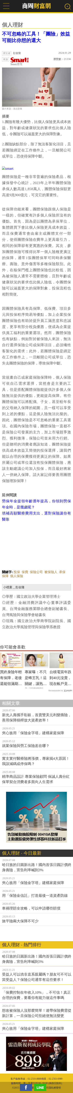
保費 (25, 572)
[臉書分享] (27, 1087)
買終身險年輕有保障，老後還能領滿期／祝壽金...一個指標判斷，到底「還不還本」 (11, 678)
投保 (17, 572)
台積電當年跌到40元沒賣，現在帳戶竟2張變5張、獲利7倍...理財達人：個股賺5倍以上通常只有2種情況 (61, 678)
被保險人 (50, 572)
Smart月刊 (16, 64)
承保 (62, 572)
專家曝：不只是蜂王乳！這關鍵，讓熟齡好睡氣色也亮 (36, 678)
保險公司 (36, 572)
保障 (5, 576)
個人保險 (16, 576)
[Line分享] (41, 1087)
